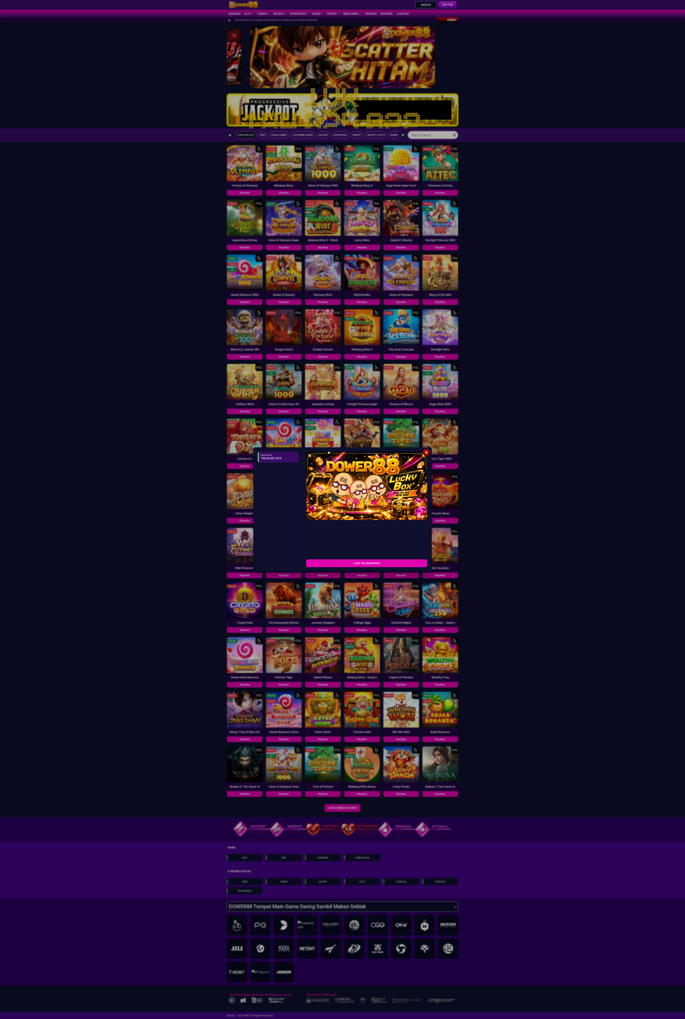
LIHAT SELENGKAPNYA (367, 563)
